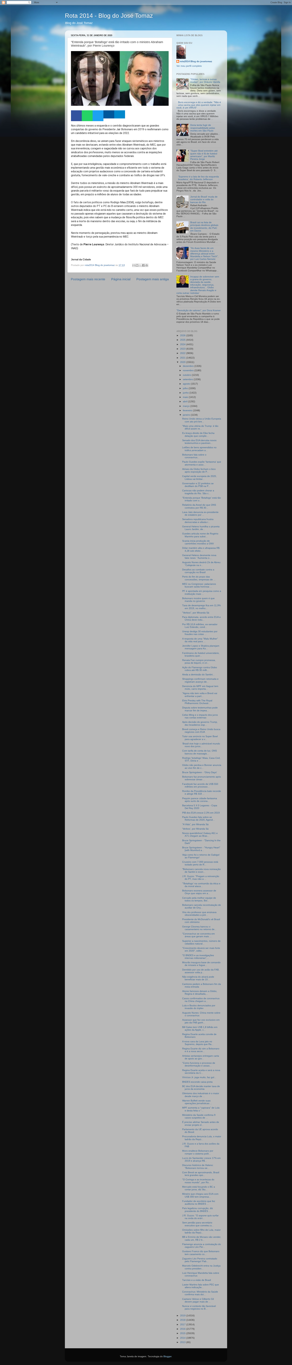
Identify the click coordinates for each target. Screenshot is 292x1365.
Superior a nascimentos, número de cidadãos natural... (201, 942)
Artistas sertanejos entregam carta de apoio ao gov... (200, 1057)
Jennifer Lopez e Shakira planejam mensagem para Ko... (200, 647)
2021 (183, 357)
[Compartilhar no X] (140, 265)
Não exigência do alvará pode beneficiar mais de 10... (198, 978)
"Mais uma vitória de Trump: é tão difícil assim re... (200, 427)
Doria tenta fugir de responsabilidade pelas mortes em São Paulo (202, 128)
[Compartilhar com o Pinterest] (146, 265)
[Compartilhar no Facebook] (143, 265)
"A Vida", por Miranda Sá (195, 824)
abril (185, 401)
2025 (183, 340)
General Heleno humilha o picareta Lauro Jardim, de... (201, 528)
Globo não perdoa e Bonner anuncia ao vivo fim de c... (201, 766)
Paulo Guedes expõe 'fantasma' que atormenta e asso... (201, 463)
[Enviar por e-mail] (134, 265)
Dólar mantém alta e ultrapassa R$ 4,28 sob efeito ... (201, 549)
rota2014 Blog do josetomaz (196, 61)
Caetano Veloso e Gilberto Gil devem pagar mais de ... (198, 1300)
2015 (183, 1333)
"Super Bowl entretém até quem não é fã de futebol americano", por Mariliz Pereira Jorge (204, 155)
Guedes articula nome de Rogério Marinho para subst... (200, 535)
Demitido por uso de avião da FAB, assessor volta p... (200, 971)
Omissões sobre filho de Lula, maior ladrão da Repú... (201, 1231)
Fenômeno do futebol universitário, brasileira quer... (201, 654)
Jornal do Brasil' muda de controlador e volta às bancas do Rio (203, 199)
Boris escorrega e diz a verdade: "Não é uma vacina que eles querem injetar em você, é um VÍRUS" (198, 105)
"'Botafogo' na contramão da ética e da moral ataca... (201, 885)
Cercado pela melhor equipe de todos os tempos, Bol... (199, 899)
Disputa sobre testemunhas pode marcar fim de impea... (200, 709)
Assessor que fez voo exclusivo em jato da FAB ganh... (201, 1021)
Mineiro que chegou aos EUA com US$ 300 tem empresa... (200, 1195)
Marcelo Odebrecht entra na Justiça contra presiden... (201, 1267)
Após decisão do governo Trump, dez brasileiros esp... (200, 723)
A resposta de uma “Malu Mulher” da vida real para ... (200, 640)
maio (186, 397)
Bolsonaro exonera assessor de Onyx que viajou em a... (199, 892)
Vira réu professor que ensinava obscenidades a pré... (199, 913)
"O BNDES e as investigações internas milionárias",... (198, 956)
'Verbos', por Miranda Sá (195, 829)
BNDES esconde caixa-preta (197, 1082)
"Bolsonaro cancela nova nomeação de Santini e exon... (201, 870)
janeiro (187, 415)
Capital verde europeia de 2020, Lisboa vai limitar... (199, 477)
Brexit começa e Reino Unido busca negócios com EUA (201, 730)
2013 (183, 1342)
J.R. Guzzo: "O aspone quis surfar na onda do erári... (200, 1217)
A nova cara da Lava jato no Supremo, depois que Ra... (197, 1043)
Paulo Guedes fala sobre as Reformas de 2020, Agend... (198, 818)
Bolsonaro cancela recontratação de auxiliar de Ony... (201, 906)
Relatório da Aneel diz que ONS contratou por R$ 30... (199, 506)
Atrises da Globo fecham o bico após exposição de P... (199, 470)
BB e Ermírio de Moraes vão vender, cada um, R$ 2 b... (201, 1238)
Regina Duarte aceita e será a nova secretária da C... (201, 1071)
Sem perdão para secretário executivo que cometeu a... (198, 1224)
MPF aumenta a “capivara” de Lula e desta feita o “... (201, 1109)
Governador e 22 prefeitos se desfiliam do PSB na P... (198, 484)
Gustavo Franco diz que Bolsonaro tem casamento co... (200, 1252)
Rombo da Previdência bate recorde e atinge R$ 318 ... (201, 792)
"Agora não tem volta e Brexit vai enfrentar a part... (199, 694)
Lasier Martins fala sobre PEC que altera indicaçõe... (200, 1286)
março (186, 406)
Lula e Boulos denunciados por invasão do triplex (198, 1007)
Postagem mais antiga (152, 279)
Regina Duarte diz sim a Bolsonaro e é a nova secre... (200, 1050)
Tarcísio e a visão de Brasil (196, 1280)
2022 (183, 353)
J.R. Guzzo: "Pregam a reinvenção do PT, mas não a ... (200, 877)
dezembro (188, 366)
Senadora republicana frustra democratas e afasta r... (197, 520)
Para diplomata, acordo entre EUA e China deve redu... (201, 618)
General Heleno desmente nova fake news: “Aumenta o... (199, 556)
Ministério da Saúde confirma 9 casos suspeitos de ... (198, 1116)
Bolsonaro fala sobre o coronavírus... (194, 456)
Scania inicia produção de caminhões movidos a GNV (198, 542)
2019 (183, 1315)
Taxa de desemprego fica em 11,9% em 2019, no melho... (201, 606)
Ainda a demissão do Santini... (198, 674)
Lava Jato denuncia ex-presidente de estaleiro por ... (200, 513)
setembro (188, 379)
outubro (187, 375)
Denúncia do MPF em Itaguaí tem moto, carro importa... (200, 687)
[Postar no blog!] (137, 265)
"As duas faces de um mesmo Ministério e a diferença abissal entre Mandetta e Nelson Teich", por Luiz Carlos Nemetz (204, 253)
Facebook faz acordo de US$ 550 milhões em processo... (200, 785)
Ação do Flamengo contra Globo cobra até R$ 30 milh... (199, 668)
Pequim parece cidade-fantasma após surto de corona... (199, 799)
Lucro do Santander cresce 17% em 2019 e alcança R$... (201, 1159)
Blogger (167, 1356)
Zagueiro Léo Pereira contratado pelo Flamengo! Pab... (199, 1260)
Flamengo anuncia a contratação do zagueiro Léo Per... (201, 1245)
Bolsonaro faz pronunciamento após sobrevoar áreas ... (201, 778)
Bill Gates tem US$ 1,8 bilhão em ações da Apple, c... (199, 1028)
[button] (76, 115)
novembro (188, 370)
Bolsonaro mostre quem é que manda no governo (198, 599)
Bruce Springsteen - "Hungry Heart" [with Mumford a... (201, 849)
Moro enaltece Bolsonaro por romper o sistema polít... (197, 1152)
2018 (183, 1320)
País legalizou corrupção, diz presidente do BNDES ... (197, 1209)
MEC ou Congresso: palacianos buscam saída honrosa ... (199, 585)
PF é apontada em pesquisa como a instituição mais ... (201, 592)
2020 (183, 362)
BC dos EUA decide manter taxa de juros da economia (201, 1087)
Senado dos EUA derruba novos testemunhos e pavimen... (199, 441)
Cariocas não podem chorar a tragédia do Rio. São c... (198, 492)
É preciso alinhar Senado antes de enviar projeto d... (200, 1123)
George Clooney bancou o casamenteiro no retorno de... (199, 928)
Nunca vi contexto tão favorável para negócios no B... (199, 1307)
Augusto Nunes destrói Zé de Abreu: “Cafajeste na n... (201, 563)
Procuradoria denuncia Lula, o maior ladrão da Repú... (201, 1137)
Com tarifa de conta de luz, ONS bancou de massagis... (199, 752)
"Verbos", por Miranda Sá (195, 612)
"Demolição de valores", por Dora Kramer (198, 310)
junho (186, 392)
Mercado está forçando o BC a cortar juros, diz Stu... (198, 1188)
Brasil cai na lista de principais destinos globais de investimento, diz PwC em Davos (204, 226)
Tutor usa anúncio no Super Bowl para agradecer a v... (200, 737)
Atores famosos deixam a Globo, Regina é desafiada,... (199, 992)
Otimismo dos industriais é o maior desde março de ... (200, 1094)
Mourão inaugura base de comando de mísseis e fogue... (201, 963)
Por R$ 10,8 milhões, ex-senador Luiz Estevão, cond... (199, 625)
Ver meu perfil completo (189, 66)
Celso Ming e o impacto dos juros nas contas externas (200, 716)
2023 (183, 349)
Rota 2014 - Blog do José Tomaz (109, 15)
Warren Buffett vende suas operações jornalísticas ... (197, 1102)
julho (186, 388)
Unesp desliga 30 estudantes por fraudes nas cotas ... (199, 632)
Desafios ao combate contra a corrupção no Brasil (198, 571)
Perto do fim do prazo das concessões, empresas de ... (198, 578)
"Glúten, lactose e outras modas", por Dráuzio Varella (205, 80)
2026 (183, 335)
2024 (183, 344)
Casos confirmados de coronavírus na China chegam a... (201, 999)
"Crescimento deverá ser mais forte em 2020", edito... (201, 949)
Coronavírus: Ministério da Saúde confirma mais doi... (200, 1293)
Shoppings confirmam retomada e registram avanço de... (200, 680)
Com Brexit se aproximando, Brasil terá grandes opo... (200, 1173)
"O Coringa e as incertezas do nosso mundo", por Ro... (198, 1181)
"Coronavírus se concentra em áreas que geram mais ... (198, 935)
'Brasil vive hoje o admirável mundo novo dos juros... (201, 745)
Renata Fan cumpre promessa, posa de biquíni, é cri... (199, 661)
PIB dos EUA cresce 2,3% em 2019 (201, 812)
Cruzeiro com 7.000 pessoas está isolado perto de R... (200, 863)
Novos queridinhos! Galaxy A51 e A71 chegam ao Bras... (200, 834)
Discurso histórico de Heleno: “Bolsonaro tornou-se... (197, 1166)
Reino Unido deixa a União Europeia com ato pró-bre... (201, 420)
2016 (183, 1329)
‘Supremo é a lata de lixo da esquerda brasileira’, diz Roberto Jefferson (198, 178)
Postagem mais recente (88, 279)
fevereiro (188, 410)
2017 (183, 1324)
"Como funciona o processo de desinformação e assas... (198, 1064)
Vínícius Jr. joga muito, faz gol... (199, 1077)
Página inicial (120, 279)
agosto (187, 384)
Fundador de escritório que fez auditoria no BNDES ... (198, 1202)
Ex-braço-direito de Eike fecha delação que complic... (198, 434)
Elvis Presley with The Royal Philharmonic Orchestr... (197, 702)
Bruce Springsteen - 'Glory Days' (199, 772)
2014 (183, 1338)
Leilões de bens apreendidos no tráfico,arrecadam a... (199, 448)
